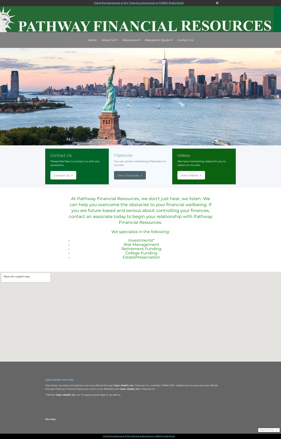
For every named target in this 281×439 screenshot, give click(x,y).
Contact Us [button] (62, 175)
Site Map (50, 419)
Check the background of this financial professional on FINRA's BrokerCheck (139, 3)
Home (92, 40)
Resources (130, 40)
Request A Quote (157, 40)
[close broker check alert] (217, 3)
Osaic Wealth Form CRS (59, 379)
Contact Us (185, 40)
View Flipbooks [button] (128, 175)
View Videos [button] (189, 175)
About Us (108, 40)
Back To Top (267, 430)
